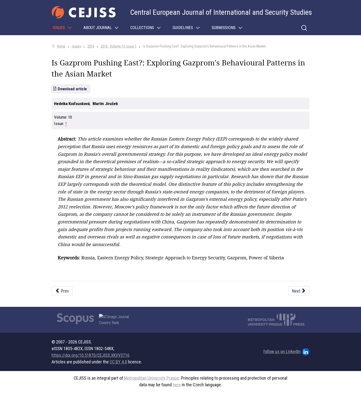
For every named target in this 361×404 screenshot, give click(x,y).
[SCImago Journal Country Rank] (116, 320)
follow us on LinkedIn (282, 351)
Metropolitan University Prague (151, 378)
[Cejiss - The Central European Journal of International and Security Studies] (84, 12)
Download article (72, 88)
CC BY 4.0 (118, 361)
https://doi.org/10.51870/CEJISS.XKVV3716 (90, 355)
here (177, 384)
